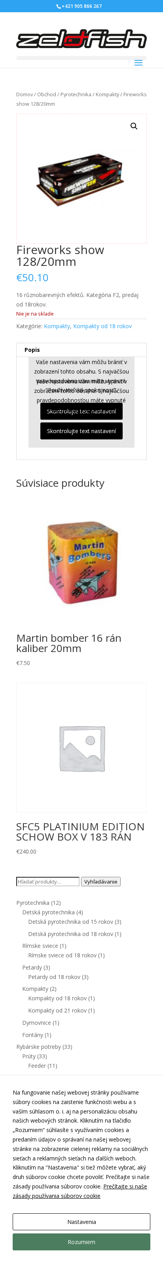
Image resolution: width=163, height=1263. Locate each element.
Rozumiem (81, 1242)
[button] (134, 126)
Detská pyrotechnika (48, 912)
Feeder (37, 1065)
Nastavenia (81, 1222)
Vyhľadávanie (101, 881)
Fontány (32, 1035)
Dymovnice (36, 1022)
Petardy (32, 967)
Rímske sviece (40, 945)
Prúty (29, 1056)
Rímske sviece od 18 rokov (62, 955)
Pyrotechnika (76, 94)
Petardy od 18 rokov (54, 977)
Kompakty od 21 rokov (57, 1010)
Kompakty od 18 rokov (102, 326)
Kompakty (107, 94)
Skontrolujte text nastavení (81, 431)
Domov (24, 94)
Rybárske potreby (38, 1046)
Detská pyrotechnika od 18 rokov (70, 934)
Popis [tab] (32, 349)
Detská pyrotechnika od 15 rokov (70, 921)
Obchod (46, 94)
